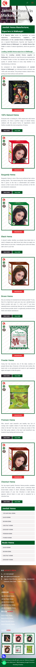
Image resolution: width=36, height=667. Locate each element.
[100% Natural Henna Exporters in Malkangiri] (6, 638)
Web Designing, (21, 662)
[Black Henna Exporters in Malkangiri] (29, 638)
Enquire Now (18, 110)
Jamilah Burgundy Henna (8, 608)
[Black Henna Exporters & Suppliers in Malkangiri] (18, 214)
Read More (7, 130)
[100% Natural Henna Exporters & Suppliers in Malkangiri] (18, 92)
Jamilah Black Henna (7, 599)
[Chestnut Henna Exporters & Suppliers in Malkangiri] (18, 459)
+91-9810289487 (9, 574)
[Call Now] (4, 655)
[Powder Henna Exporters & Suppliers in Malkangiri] (18, 337)
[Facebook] (2, 586)
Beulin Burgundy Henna (8, 624)
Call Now (17, 130)
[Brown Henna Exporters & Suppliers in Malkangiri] (18, 273)
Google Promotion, (30, 662)
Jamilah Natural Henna (7, 596)
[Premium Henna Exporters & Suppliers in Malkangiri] (18, 397)
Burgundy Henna (8, 175)
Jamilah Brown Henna (7, 602)
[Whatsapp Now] (4, 663)
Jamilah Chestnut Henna (8, 605)
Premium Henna (8, 420)
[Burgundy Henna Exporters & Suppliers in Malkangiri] (18, 152)
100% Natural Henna (10, 115)
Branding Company (18, 664)
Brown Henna (7, 296)
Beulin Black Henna (6, 615)
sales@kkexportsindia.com (12, 576)
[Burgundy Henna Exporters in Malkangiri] (18, 638)
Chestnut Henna (8, 482)
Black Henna (6, 236)
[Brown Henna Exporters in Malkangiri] (6, 649)
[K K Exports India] (5, 3)
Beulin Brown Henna (7, 618)
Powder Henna (7, 360)
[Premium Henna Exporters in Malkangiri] (29, 649)
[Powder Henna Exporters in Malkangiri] (18, 649)
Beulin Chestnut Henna (7, 621)
